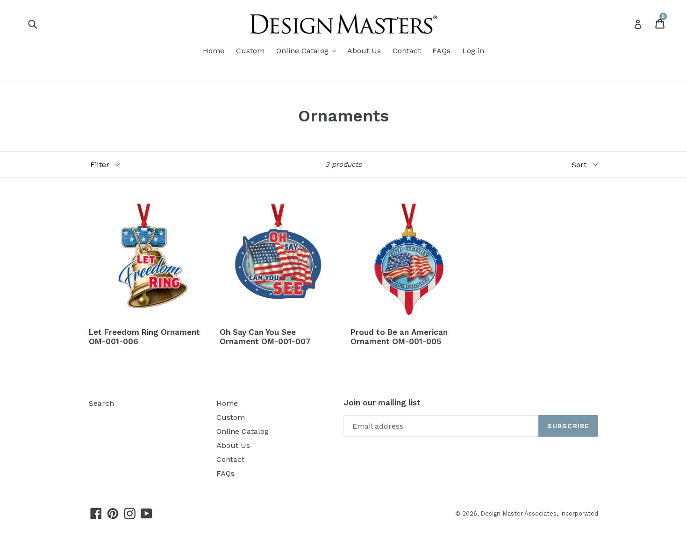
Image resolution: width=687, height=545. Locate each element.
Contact (407, 50)
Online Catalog (303, 50)
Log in (473, 50)
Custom (250, 50)
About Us (364, 50)
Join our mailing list (382, 402)
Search (101, 403)
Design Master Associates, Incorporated (539, 513)
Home (213, 50)
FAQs (441, 50)
